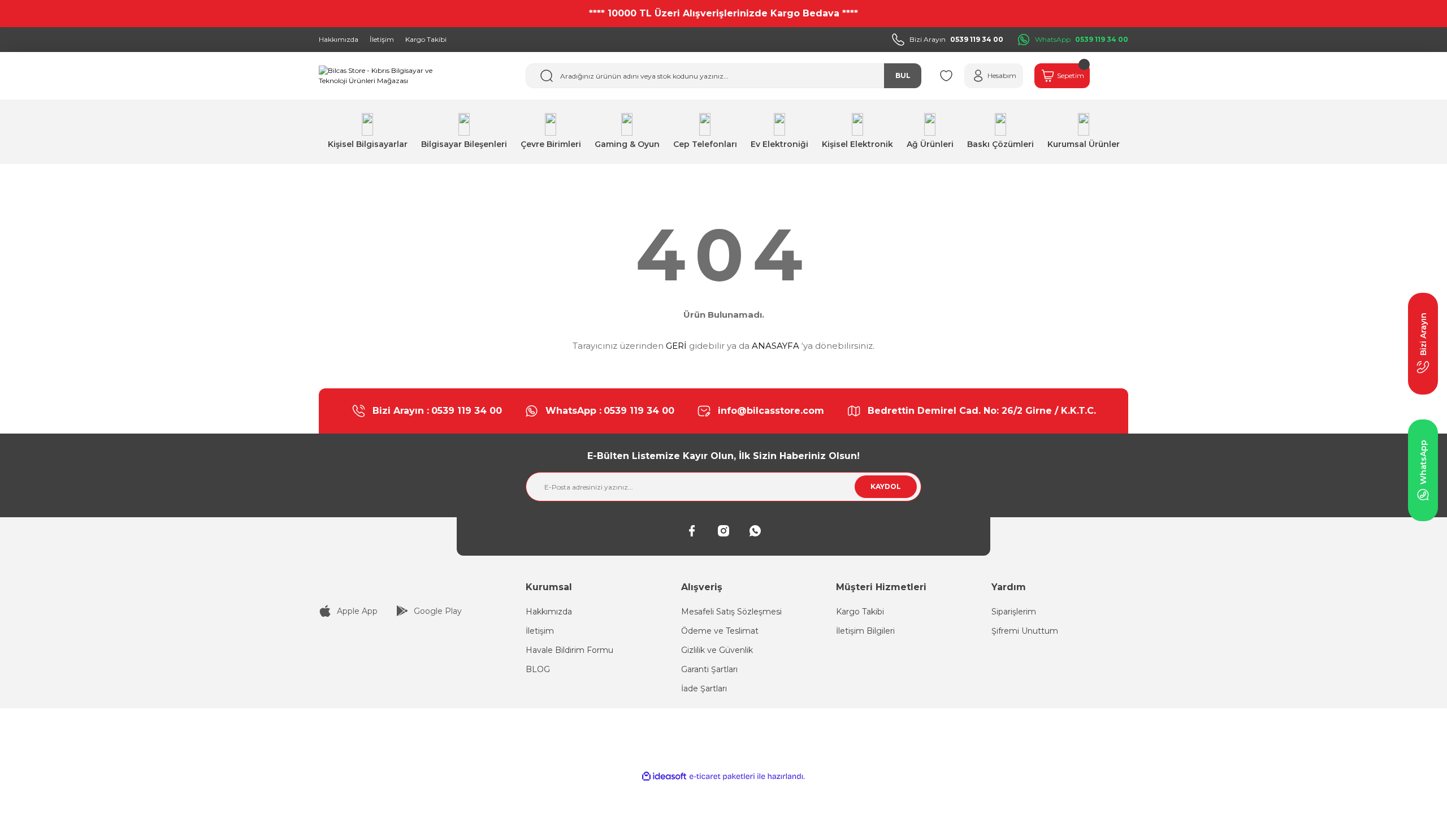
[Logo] (379, 76)
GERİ (676, 345)
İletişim (540, 631)
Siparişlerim (1013, 612)
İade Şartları (704, 688)
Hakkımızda (549, 612)
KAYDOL (885, 486)
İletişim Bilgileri (865, 631)
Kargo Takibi (860, 612)
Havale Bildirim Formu (569, 650)
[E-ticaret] (722, 777)
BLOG (538, 669)
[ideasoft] (664, 776)
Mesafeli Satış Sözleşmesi (731, 612)
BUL (903, 75)
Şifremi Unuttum (1024, 631)
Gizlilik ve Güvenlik (717, 650)
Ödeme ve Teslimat (720, 631)
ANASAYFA (775, 345)
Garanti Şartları (709, 669)
